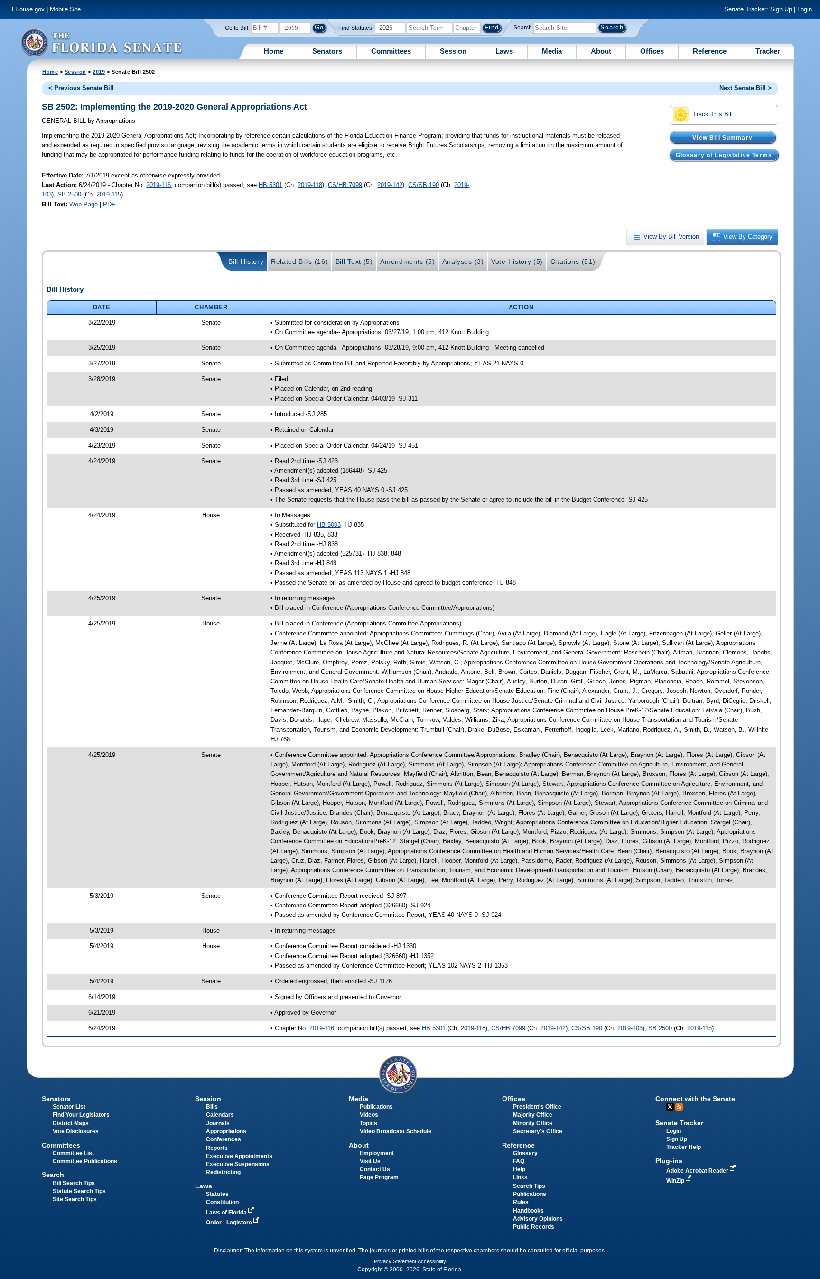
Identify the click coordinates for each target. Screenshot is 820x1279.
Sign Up (781, 9)
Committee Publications (85, 1161)
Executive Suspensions (238, 1164)
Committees (391, 51)
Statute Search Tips (79, 1191)
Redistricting (223, 1172)
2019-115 (108, 194)
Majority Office (532, 1115)
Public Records (533, 1227)
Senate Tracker (679, 1123)
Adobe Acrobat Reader (698, 1171)
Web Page (83, 204)
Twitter (670, 1107)
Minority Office (532, 1123)
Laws (504, 51)
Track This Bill (713, 114)
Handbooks (528, 1211)
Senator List (69, 1107)
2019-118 (310, 184)
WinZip (676, 1181)
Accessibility (432, 1261)
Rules (521, 1202)
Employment (377, 1153)
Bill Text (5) (354, 261)
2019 (99, 72)
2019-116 (158, 184)
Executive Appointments (239, 1156)
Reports (217, 1148)
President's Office (537, 1107)
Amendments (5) (407, 261)
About (601, 51)
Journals (218, 1123)
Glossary (525, 1153)
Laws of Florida (227, 1212)
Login (804, 9)
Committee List (73, 1153)
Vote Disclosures (76, 1131)
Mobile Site (65, 9)
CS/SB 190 (423, 184)
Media (552, 51)
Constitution (222, 1202)
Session (453, 51)
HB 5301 (270, 184)
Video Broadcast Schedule (395, 1131)
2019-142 (389, 184)
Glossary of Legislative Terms (724, 155)
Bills (212, 1107)
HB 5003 (329, 524)
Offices (652, 51)
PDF (109, 204)
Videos (369, 1115)
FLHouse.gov (26, 9)
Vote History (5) (517, 261)
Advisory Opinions (538, 1219)
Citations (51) (573, 261)
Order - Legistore (229, 1222)
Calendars (220, 1115)
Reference (710, 51)
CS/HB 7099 (345, 184)
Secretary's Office (537, 1131)
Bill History (245, 261)
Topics (368, 1123)
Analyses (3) (463, 261)
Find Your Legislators (81, 1115)
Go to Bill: (237, 28)
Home (273, 51)
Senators (327, 51)
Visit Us (370, 1161)
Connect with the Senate (695, 1098)
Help (519, 1169)
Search (522, 27)
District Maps (71, 1123)
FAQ (518, 1161)
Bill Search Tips (74, 1183)
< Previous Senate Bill (81, 88)
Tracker (767, 51)
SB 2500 (69, 194)
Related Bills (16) (299, 261)
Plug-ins (668, 1161)
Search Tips (529, 1186)
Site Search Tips (75, 1199)
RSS (679, 1107)
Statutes (217, 1194)
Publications (376, 1107)
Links (520, 1177)
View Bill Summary (722, 137)
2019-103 (630, 1028)
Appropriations (226, 1131)
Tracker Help (683, 1147)
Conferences (223, 1139)
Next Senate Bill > (745, 88)
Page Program (379, 1177)
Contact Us (375, 1169)
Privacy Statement (395, 1261)
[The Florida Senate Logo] (101, 42)
